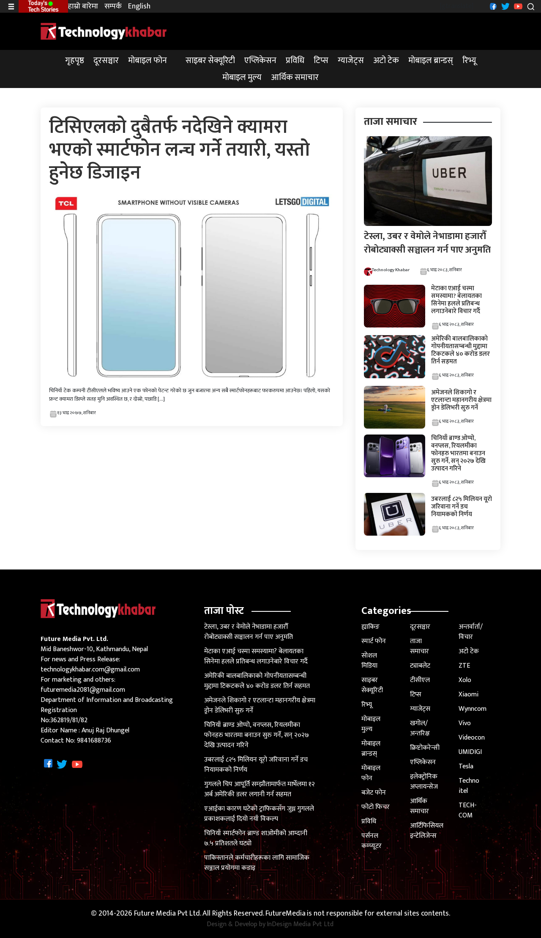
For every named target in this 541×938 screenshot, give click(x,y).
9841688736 (94, 740)
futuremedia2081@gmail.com (83, 690)
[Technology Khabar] (104, 31)
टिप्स (321, 60)
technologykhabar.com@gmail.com (90, 669)
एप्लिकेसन (260, 60)
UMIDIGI (470, 752)
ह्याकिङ (370, 627)
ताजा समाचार (419, 646)
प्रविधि (295, 60)
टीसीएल (420, 680)
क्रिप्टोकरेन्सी (425, 748)
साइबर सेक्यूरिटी (210, 60)
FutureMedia (285, 913)
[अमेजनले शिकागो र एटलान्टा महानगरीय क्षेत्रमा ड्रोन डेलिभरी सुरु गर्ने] (394, 407)
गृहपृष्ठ (74, 60)
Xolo (465, 680)
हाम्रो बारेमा (83, 6)
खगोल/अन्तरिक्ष (420, 728)
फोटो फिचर (375, 807)
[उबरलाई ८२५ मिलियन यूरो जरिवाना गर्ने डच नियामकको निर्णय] (394, 514)
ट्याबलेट (420, 665)
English (139, 6)
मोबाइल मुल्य (242, 77)
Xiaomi (468, 694)
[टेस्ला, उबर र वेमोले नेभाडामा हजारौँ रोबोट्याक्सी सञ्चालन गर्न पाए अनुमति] (428, 181)
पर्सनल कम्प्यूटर (371, 841)
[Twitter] (504, 6)
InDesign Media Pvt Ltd (300, 924)
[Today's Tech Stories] (43, 6)
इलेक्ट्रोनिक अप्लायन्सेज (424, 781)
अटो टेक (386, 60)
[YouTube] (517, 6)
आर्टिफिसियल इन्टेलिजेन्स (426, 831)
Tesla (466, 766)
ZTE (464, 665)
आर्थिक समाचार (295, 77)
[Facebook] (492, 6)
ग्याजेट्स (351, 60)
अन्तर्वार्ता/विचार (471, 632)
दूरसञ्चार (106, 60)
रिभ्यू (469, 60)
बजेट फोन (373, 792)
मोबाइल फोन (147, 60)
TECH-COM (468, 810)
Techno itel (469, 786)
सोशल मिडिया (369, 660)
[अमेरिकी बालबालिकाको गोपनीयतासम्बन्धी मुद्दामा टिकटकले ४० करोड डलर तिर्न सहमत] (394, 356)
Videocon (472, 737)
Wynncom (472, 709)
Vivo (465, 723)
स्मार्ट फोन (373, 641)
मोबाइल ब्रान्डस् (430, 60)
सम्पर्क (113, 6)
